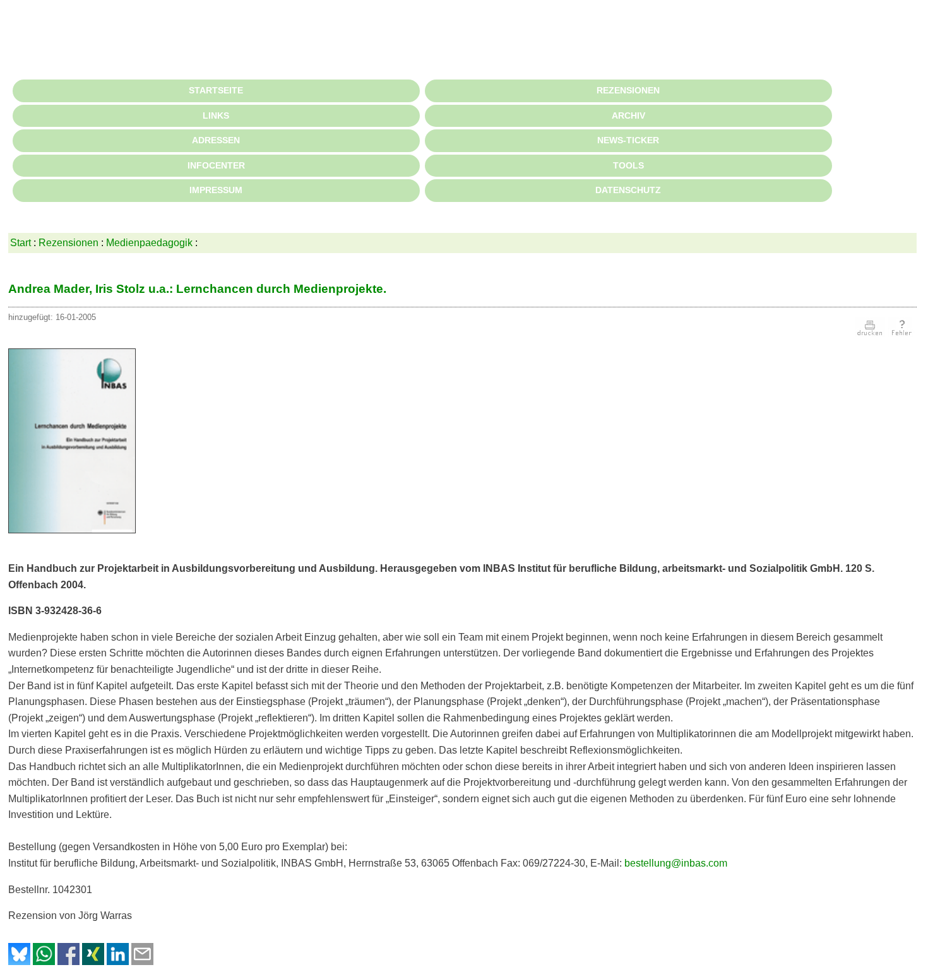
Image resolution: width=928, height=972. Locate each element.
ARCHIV (628, 115)
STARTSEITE (216, 90)
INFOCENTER (216, 165)
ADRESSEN (216, 140)
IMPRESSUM (215, 190)
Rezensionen (68, 242)
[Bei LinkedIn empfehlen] (118, 961)
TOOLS (628, 165)
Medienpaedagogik (149, 242)
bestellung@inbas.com (675, 863)
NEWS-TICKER (628, 140)
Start (20, 242)
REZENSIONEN (628, 90)
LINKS (216, 115)
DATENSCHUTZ (628, 190)
